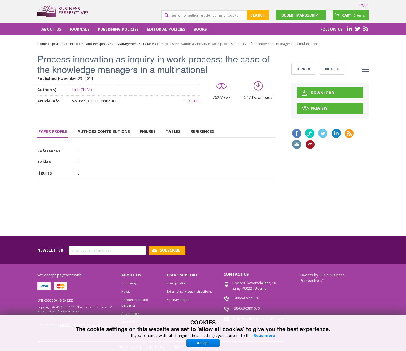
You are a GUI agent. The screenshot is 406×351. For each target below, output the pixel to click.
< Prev (303, 69)
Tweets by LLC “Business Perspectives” (322, 277)
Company (128, 283)
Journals (79, 29)
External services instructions (189, 291)
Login (363, 4)
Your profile (176, 283)
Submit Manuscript (300, 15)
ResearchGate (309, 133)
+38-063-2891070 (246, 308)
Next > (332, 69)
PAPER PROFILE (52, 131)
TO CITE (192, 101)
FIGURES (147, 131)
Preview (319, 108)
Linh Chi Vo (82, 89)
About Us (51, 29)
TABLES (173, 131)
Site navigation (178, 299)
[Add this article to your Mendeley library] (310, 144)
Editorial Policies (166, 29)
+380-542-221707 (246, 298)
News (125, 291)
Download (322, 92)
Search (258, 15)
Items (353, 15)
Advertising (130, 313)
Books (200, 29)
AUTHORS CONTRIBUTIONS (104, 131)
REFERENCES (202, 131)
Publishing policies (118, 29)
